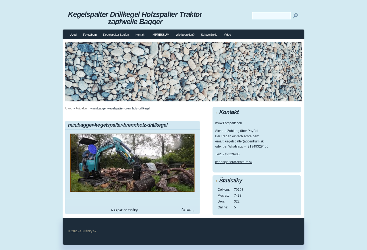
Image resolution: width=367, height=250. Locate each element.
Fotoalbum (90, 34)
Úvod (73, 34)
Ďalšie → (188, 210)
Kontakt (140, 34)
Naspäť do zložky (124, 210)
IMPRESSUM (160, 34)
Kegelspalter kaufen (116, 34)
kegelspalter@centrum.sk (233, 162)
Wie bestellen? (185, 34)
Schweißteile (209, 34)
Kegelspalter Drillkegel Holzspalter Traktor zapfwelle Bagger (135, 18)
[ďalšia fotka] (191, 165)
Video (227, 34)
